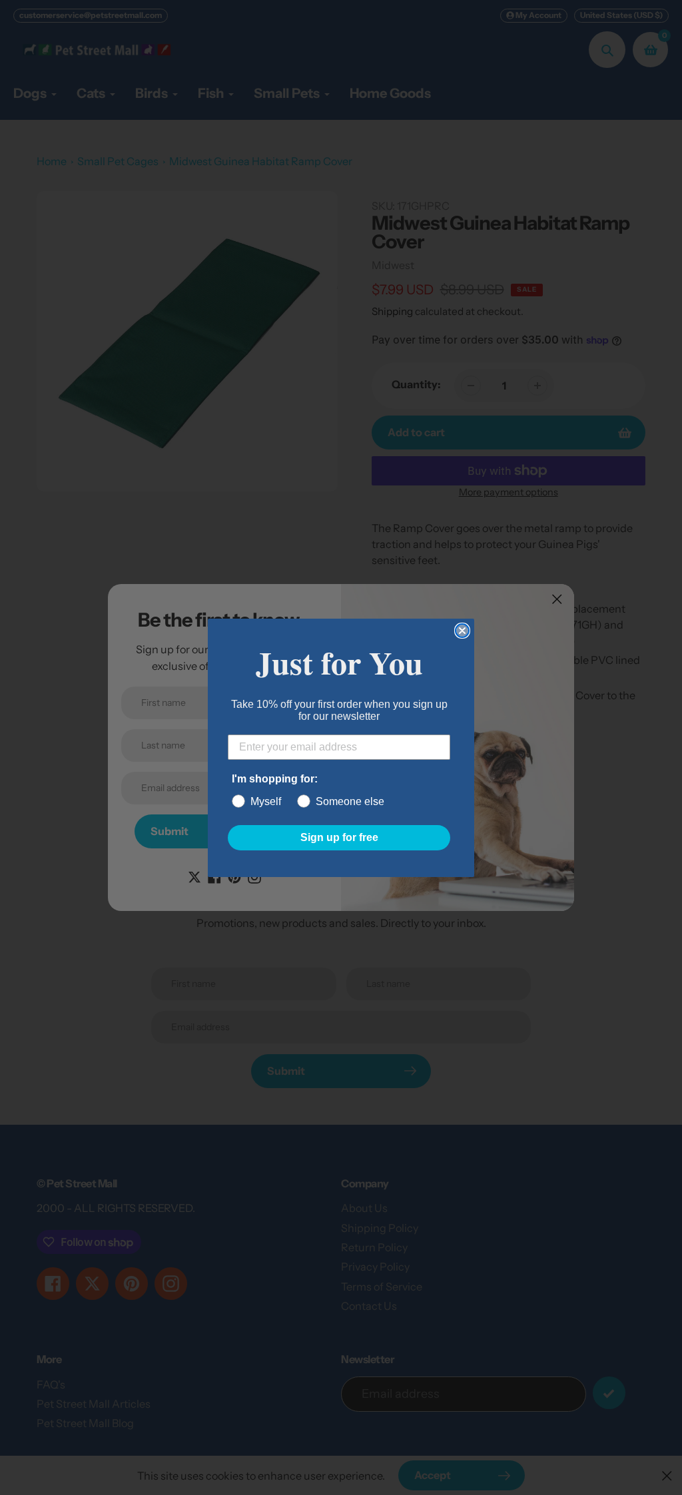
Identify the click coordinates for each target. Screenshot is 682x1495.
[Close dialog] (462, 630)
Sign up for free (339, 837)
